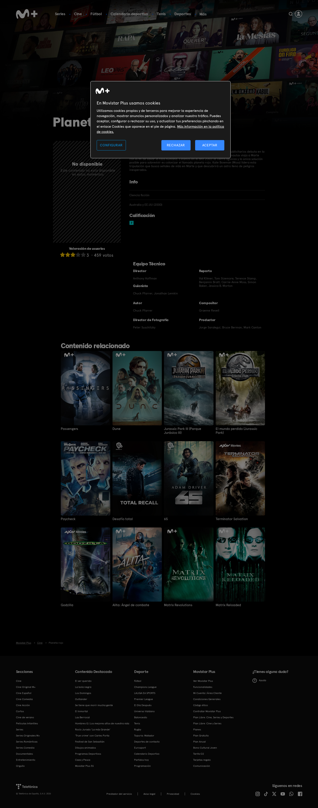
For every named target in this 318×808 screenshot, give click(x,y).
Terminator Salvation (232, 519)
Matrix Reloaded (228, 605)
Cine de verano (25, 717)
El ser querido (83, 680)
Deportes (182, 13)
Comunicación (201, 765)
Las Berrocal (82, 717)
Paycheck (68, 519)
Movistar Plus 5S (84, 765)
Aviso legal (149, 793)
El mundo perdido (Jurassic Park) (236, 431)
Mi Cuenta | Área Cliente (207, 693)
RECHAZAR (176, 145)
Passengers (69, 429)
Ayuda (262, 680)
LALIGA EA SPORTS (144, 693)
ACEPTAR (209, 145)
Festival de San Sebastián (89, 741)
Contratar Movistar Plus (207, 711)
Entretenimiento (25, 759)
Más (203, 14)
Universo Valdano (144, 711)
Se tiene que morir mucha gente (94, 705)
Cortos (20, 711)
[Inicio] (27, 14)
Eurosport (140, 747)
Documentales (24, 753)
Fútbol (96, 13)
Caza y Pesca (82, 759)
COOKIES (195, 793)
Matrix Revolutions (178, 605)
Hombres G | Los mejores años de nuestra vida (102, 723)
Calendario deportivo (129, 13)
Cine (78, 13)
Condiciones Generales (206, 699)
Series (60, 13)
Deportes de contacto (147, 741)
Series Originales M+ (28, 735)
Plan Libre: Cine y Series (207, 723)
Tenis (161, 13)
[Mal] (67, 254)
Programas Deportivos (88, 753)
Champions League (145, 687)
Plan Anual (199, 741)
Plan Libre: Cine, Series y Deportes (213, 717)
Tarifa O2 (198, 753)
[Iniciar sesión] (298, 14)
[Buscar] (290, 14)
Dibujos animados (85, 747)
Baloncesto (140, 717)
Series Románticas (26, 741)
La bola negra (83, 687)
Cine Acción (23, 705)
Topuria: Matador (144, 735)
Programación (142, 765)
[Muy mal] (62, 254)
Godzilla (67, 605)
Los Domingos (83, 693)
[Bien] (78, 254)
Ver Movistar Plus (203, 680)
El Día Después (142, 705)
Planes (197, 729)
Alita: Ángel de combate (130, 605)
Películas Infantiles (27, 723)
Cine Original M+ (25, 687)
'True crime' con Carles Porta (92, 735)
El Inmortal (81, 711)
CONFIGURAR (111, 145)
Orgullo (20, 765)
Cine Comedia (24, 699)
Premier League (143, 699)
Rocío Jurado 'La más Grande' (92, 729)
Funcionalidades (202, 687)
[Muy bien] (83, 254)
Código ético (200, 705)
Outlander (81, 699)
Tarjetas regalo (202, 759)
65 (166, 519)
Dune (116, 429)
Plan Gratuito (201, 735)
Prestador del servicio (119, 793)
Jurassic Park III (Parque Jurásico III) (182, 431)
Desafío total (122, 519)
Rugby (137, 729)
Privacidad (173, 793)
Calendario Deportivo (146, 753)
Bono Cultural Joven (205, 747)
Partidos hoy (141, 759)
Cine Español (23, 693)
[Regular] (73, 254)
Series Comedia (25, 747)
